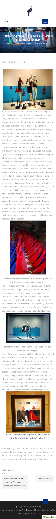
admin (4, 61)
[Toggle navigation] (45, 21)
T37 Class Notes (45, 478)
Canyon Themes (29, 513)
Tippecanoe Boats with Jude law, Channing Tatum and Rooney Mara (14, 482)
